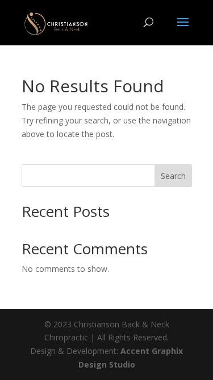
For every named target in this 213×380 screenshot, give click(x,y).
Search (173, 175)
